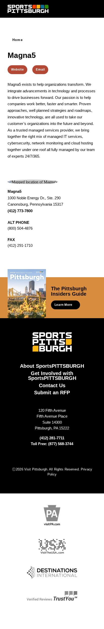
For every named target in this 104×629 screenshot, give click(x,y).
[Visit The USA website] (52, 546)
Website (17, 69)
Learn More (63, 305)
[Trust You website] (52, 596)
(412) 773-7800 (20, 211)
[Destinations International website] (52, 572)
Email (40, 69)
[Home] (28, 9)
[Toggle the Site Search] (84, 8)
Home (17, 39)
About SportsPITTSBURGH (52, 366)
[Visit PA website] (52, 515)
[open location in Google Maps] (32, 181)
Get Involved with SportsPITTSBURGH (52, 376)
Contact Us (52, 385)
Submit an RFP (52, 392)
